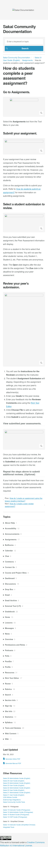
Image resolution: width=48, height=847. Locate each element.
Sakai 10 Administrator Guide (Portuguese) (18, 812)
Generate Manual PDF (13, 763)
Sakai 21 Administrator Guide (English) (16, 792)
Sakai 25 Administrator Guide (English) (16, 778)
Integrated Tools (8, 827)
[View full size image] (24, 107)
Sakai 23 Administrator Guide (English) (16, 783)
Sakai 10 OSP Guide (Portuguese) (15, 817)
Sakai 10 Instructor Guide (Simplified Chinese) (19, 825)
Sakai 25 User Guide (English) (13, 781)
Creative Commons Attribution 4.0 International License (22, 844)
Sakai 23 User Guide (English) (13, 785)
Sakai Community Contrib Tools (14, 802)
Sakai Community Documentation (16, 57)
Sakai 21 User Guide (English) (13, 795)
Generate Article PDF (13, 759)
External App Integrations (12, 800)
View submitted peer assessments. (22, 423)
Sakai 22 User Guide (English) (13, 790)
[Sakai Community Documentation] (23, 10)
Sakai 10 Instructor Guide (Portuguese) (16, 810)
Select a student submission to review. (24, 206)
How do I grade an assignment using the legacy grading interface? (23, 499)
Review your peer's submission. (16, 285)
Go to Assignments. (16, 92)
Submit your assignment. (20, 133)
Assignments (27, 60)
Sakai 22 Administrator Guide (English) (16, 788)
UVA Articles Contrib (10, 797)
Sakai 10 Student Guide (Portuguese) (16, 814)
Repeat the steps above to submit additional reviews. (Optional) (21, 473)
